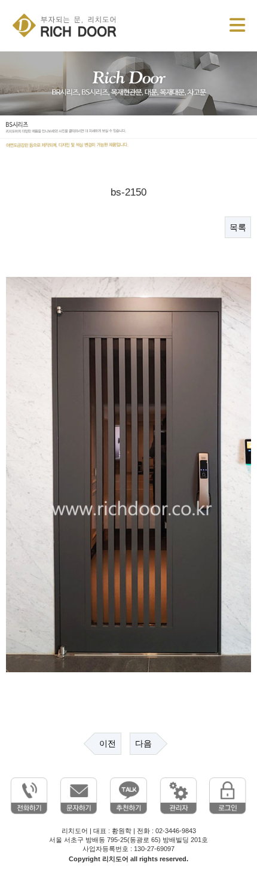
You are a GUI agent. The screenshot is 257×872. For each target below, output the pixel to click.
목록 (238, 227)
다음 (143, 743)
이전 (107, 743)
